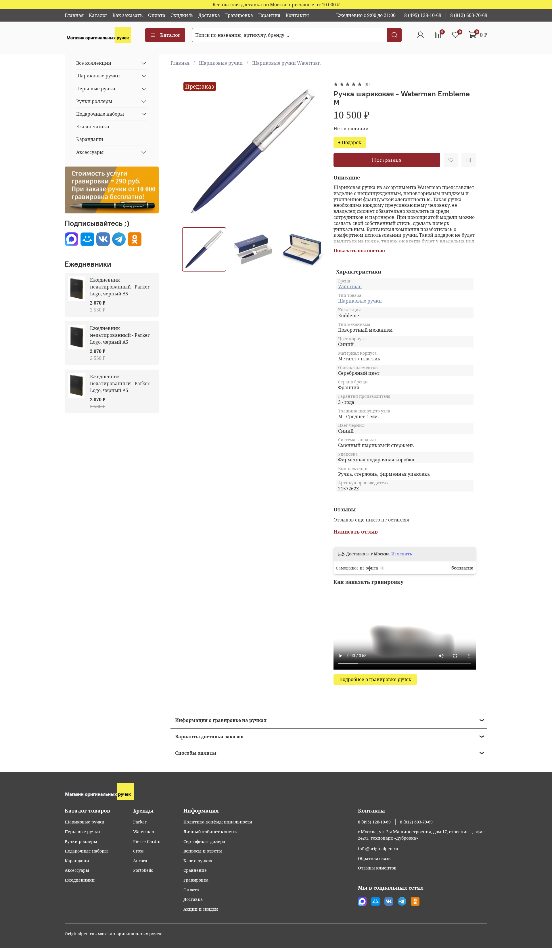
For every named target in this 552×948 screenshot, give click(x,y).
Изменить (401, 554)
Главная (74, 15)
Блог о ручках (197, 860)
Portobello (143, 870)
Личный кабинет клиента (211, 831)
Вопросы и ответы (202, 851)
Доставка (209, 15)
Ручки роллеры (94, 101)
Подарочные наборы (100, 114)
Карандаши (89, 139)
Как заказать (127, 15)
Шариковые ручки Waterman (286, 63)
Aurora (140, 860)
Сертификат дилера (204, 841)
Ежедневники (92, 126)
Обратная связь (374, 858)
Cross (138, 851)
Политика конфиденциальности (217, 822)
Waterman (350, 286)
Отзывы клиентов (377, 868)
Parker (140, 822)
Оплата (156, 15)
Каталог (98, 15)
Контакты (297, 15)
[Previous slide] (191, 151)
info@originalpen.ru (378, 848)
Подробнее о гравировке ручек (375, 679)
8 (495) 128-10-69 (422, 15)
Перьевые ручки (95, 88)
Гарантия (269, 15)
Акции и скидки (200, 909)
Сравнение (195, 870)
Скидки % (181, 15)
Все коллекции (93, 63)
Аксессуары (89, 152)
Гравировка (239, 15)
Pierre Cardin (146, 841)
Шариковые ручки (221, 63)
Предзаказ (387, 160)
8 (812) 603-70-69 (468, 15)
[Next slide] (315, 151)
